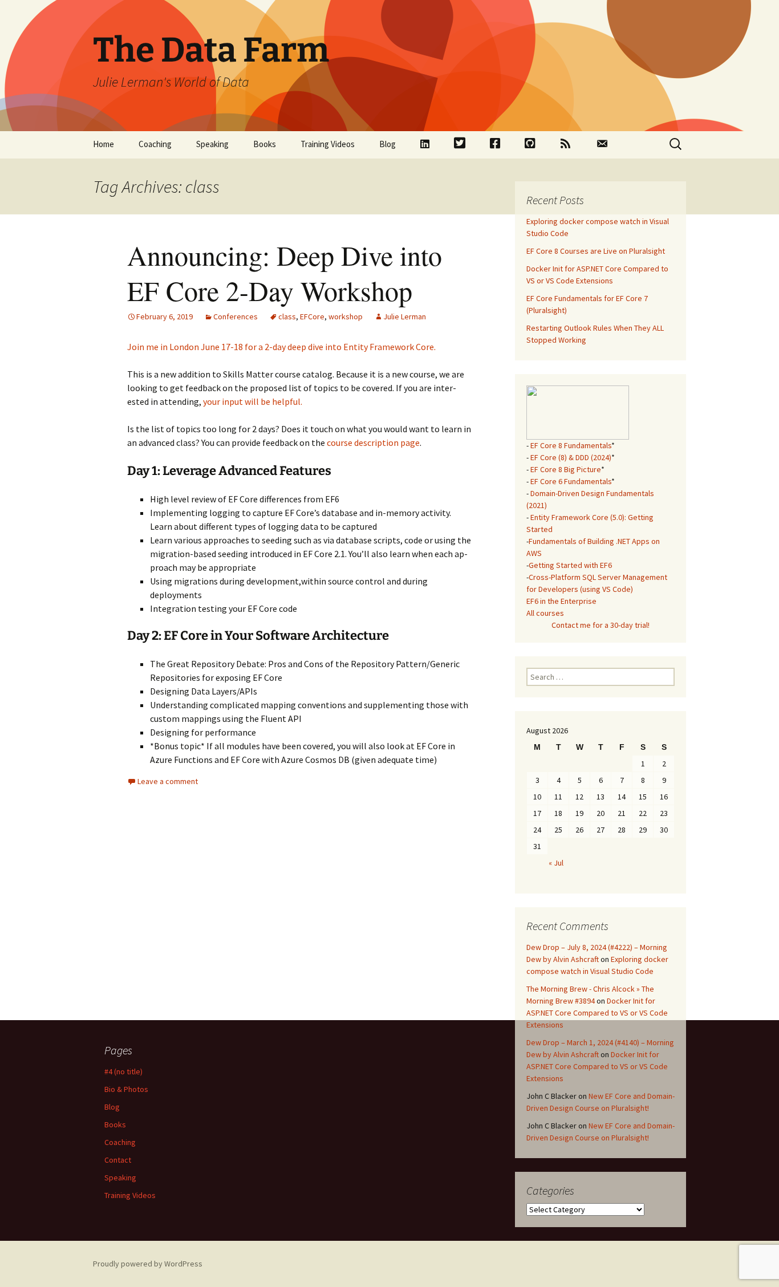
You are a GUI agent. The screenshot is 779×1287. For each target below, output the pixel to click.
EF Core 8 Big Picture (565, 469)
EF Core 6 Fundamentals (570, 481)
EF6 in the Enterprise (561, 601)
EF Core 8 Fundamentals (570, 445)
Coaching (155, 144)
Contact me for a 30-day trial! (600, 625)
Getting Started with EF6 (570, 565)
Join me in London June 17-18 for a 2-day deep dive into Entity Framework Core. (281, 346)
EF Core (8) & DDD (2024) (570, 457)
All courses (545, 613)
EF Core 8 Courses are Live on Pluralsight (595, 251)
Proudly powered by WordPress (147, 1263)
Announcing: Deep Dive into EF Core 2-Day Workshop (284, 272)
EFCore (312, 316)
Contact (117, 1160)
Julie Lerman (404, 316)
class (287, 316)
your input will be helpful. (252, 401)
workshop (345, 316)
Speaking (212, 144)
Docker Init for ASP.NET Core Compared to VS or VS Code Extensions (597, 1013)
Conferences (235, 316)
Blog (387, 144)
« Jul (556, 863)
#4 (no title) (123, 1071)
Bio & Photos (126, 1089)
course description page (373, 442)
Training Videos (328, 144)
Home (103, 144)
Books (264, 144)
